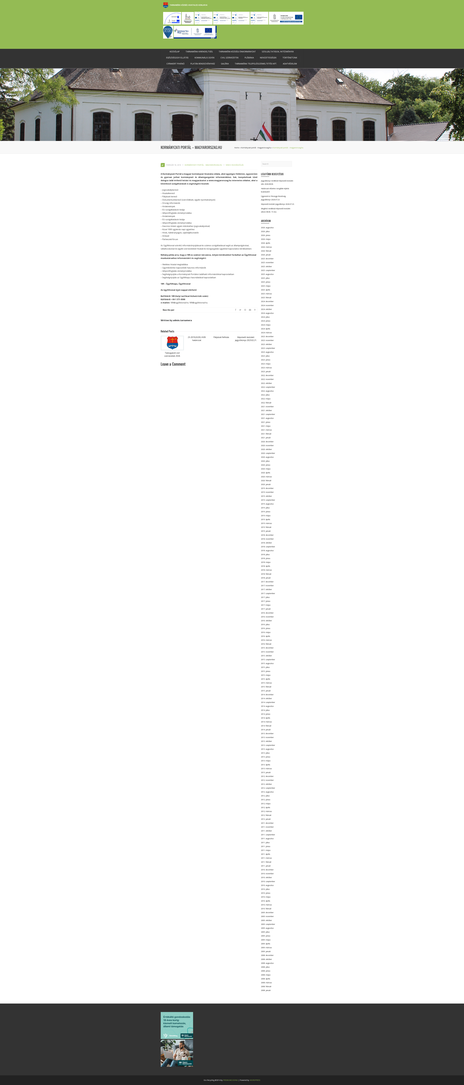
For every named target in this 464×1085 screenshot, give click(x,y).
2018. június (265, 558)
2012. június (265, 799)
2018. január (266, 578)
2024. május (266, 325)
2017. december (267, 582)
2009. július (265, 932)
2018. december (267, 535)
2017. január (266, 609)
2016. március (266, 640)
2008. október (266, 959)
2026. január (266, 255)
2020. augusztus (267, 457)
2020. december (267, 441)
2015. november (267, 652)
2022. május (266, 399)
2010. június (265, 893)
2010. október (266, 877)
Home (236, 147)
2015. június (265, 671)
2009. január (266, 951)
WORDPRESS (255, 1080)
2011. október (266, 831)
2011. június (265, 846)
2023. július (265, 356)
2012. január (266, 819)
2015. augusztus (267, 663)
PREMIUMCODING (230, 1080)
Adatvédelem (290, 63)
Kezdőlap (175, 51)
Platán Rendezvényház (202, 63)
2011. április (265, 854)
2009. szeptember (268, 924)
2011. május (266, 850)
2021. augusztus (267, 418)
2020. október (266, 449)
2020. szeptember (268, 453)
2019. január (266, 531)
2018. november (267, 539)
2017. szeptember (268, 593)
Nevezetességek (268, 57)
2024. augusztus (267, 313)
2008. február (266, 986)
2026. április (265, 243)
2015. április (265, 679)
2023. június (265, 360)
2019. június (265, 511)
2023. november (267, 340)
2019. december (267, 488)
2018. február (266, 574)
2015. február (266, 687)
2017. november (267, 585)
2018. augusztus (267, 550)
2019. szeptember (268, 500)
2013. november (267, 737)
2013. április (265, 765)
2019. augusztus (267, 504)
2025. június (265, 282)
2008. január (266, 990)
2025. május (266, 286)
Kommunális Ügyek (204, 57)
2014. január (266, 729)
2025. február (266, 297)
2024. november (267, 305)
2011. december (267, 823)
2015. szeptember (268, 659)
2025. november (267, 262)
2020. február (266, 480)
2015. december (267, 648)
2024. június (265, 321)
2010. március (266, 905)
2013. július (265, 753)
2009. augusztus (267, 928)
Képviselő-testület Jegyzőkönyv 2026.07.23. (277, 204)
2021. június (265, 422)
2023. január (266, 371)
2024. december (267, 301)
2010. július (265, 889)
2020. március (266, 476)
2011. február (266, 862)
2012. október (266, 784)
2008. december (267, 955)
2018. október (266, 543)
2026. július (265, 231)
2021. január (266, 437)
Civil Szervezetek (230, 57)
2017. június (265, 601)
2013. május (266, 761)
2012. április (265, 807)
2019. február (266, 527)
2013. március (266, 768)
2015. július (265, 667)
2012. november (267, 780)
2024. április (265, 329)
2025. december (267, 258)
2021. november (267, 406)
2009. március (266, 947)
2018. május (266, 562)
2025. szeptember (268, 270)
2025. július (265, 278)
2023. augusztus (267, 352)
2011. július (265, 842)
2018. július (265, 554)
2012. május (266, 803)
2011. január (266, 866)
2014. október (266, 698)
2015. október (266, 655)
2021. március (266, 430)
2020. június (265, 465)
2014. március (266, 722)
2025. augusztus (267, 274)
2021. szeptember (268, 414)
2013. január (266, 772)
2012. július (265, 796)
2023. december (267, 336)
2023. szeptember (268, 348)
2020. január (266, 484)
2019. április (265, 519)
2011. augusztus (267, 838)
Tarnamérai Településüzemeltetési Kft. (256, 63)
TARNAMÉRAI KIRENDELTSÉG (199, 51)
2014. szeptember (268, 702)
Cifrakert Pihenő (175, 63)
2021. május (266, 426)
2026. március (266, 247)
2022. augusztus (267, 391)
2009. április (265, 944)
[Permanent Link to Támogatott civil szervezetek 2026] (172, 349)
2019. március (266, 523)
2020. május (266, 469)
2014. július (265, 710)
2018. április (265, 566)
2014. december (267, 694)
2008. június (265, 971)
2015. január (266, 691)
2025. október (266, 266)
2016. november (267, 617)
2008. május (266, 975)
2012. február (266, 815)
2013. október (266, 741)
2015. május (266, 675)
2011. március (266, 858)
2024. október (266, 309)
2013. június (265, 757)
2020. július (265, 461)
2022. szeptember (268, 387)
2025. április (265, 290)
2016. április (265, 636)
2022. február (266, 403)
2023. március (266, 367)
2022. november (267, 379)
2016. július (265, 624)
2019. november (267, 492)
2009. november (267, 916)
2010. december (267, 870)
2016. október (266, 620)
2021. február (266, 434)
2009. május (266, 940)
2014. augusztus (267, 706)
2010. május (266, 897)
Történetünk (290, 57)
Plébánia (249, 57)
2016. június (265, 628)
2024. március (266, 332)
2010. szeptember (268, 881)
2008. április (265, 979)
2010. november (267, 873)
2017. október (266, 589)
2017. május (266, 605)
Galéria (225, 63)
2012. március (266, 811)
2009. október (266, 920)
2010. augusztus (267, 885)
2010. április (265, 901)
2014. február (266, 726)
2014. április (265, 718)
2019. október (266, 496)
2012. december (267, 776)
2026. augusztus (267, 227)
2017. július (265, 597)
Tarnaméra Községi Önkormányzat (237, 51)
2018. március (266, 570)
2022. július (265, 395)
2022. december (267, 375)
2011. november (267, 827)
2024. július (265, 317)
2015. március (266, 683)
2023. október (266, 344)
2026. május (266, 239)
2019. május (266, 515)
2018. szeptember (268, 546)
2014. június (265, 714)
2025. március (266, 293)
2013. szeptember (268, 745)
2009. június (265, 936)
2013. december (267, 733)
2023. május (266, 364)
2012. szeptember (268, 788)
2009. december (267, 912)
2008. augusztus (267, 963)
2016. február (266, 644)
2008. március (266, 982)
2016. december (267, 613)
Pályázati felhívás (221, 337)
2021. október (266, 410)
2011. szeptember (268, 834)
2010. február (266, 908)
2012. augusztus (267, 792)
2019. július (265, 508)
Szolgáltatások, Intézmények (278, 51)
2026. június (265, 235)
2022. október (266, 383)
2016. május (266, 632)
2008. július (265, 967)
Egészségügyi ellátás (177, 57)
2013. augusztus (267, 749)
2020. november (267, 445)
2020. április (265, 472)
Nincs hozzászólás (235, 165)
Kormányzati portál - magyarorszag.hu (256, 147)
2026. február (266, 251)
